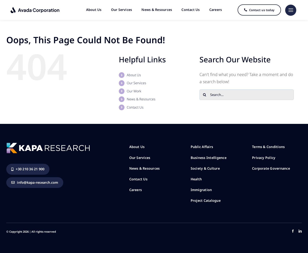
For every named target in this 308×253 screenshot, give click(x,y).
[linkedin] (300, 231)
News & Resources (141, 99)
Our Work (134, 91)
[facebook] (292, 231)
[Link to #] (290, 10)
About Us (134, 75)
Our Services (136, 83)
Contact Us (135, 107)
